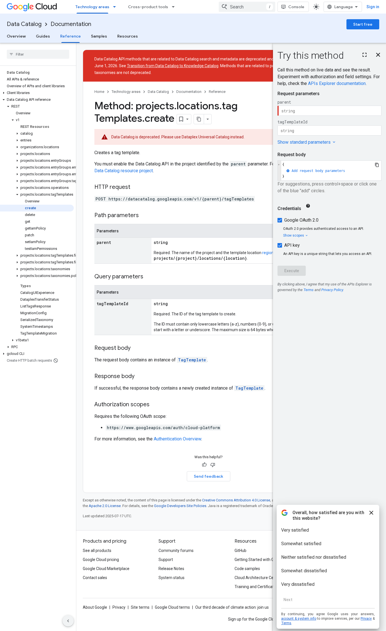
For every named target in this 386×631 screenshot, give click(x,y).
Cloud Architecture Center (258, 577)
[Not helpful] (213, 464)
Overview (16, 36)
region (268, 252)
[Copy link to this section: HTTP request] (136, 187)
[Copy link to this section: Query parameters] (149, 277)
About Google (95, 607)
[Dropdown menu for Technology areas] (116, 7)
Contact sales (95, 577)
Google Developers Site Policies (180, 506)
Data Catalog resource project (123, 170)
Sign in (373, 7)
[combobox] (247, 7)
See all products (97, 550)
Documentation (71, 24)
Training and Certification (257, 586)
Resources (127, 36)
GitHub (240, 550)
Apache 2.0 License (105, 506)
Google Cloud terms (172, 607)
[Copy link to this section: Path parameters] (144, 215)
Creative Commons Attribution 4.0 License (236, 500)
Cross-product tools (148, 6)
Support (166, 559)
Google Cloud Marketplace (106, 568)
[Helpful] (204, 464)
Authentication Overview (177, 439)
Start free (362, 24)
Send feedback (208, 476)
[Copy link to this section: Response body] (140, 376)
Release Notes (171, 568)
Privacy (118, 607)
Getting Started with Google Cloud (265, 559)
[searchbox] (38, 54)
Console (296, 6)
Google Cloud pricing (101, 559)
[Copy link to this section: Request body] (136, 348)
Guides (43, 36)
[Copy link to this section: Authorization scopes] (155, 404)
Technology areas (92, 6)
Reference (70, 36)
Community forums (176, 550)
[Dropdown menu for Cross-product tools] (175, 7)
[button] (37, 92)
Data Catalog (24, 24)
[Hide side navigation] (68, 620)
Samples (99, 36)
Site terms (140, 607)
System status (172, 577)
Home (99, 91)
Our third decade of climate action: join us (232, 607)
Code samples (247, 568)
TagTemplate (192, 360)
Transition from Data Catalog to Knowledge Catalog (172, 66)
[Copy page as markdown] (199, 119)
